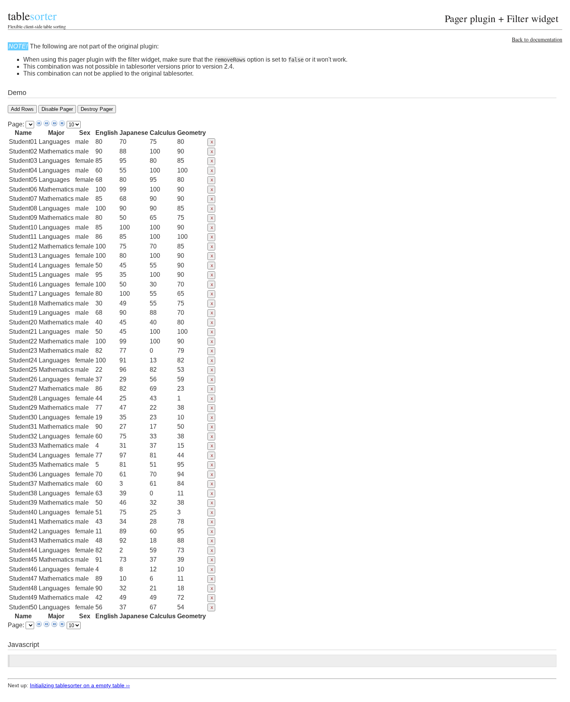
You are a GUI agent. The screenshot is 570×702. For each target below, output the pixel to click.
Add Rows (22, 109)
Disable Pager (57, 109)
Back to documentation (537, 39)
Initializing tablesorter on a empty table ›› (80, 685)
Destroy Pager (97, 109)
